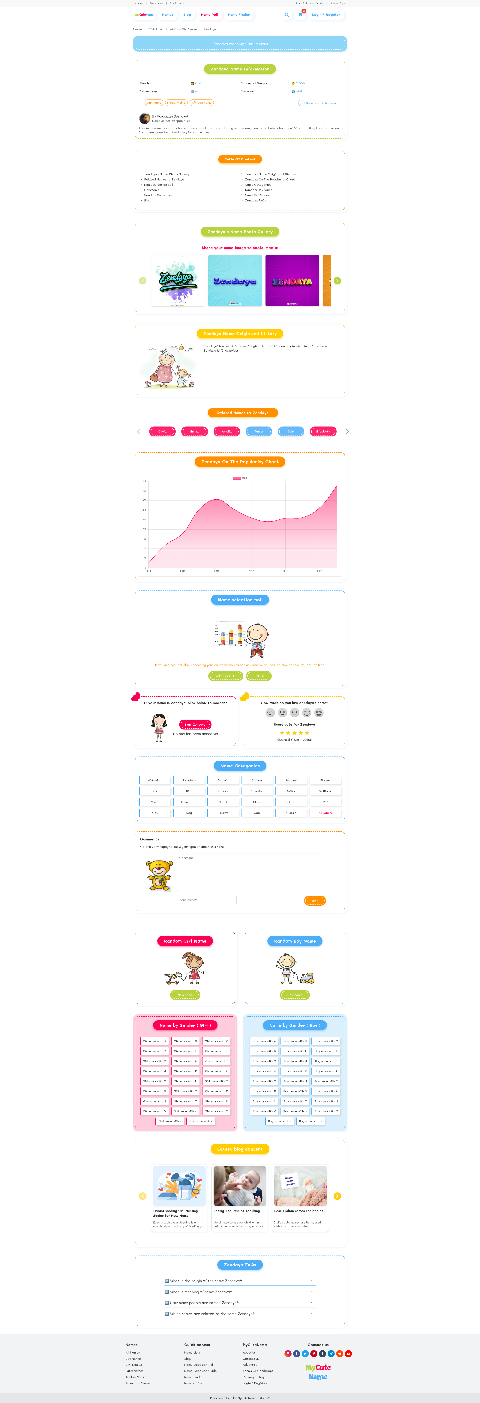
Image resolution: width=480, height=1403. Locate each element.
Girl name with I (216, 1061)
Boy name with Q (295, 1091)
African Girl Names (184, 29)
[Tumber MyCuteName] (322, 1353)
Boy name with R (326, 1091)
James (259, 431)
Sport (223, 802)
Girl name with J (154, 1071)
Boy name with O (326, 1081)
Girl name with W (185, 1111)
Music (291, 802)
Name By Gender (257, 195)
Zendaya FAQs (255, 200)
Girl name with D (154, 1051)
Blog (147, 200)
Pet (325, 802)
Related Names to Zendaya (163, 179)
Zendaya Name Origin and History (270, 174)
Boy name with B (295, 1041)
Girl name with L (216, 1071)
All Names (326, 813)
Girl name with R (216, 1091)
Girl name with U (216, 1101)
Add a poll (224, 676)
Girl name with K (185, 1071)
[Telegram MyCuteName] (331, 1353)
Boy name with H (295, 1061)
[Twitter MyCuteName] (305, 1353)
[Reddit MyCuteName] (339, 1353)
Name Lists (192, 1352)
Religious (189, 780)
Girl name (154, 102)
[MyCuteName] (144, 14)
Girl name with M (154, 1081)
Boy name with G (264, 1061)
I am (195, 724)
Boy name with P (264, 1091)
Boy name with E (295, 1051)
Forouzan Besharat (172, 116)
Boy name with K (295, 1071)
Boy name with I (326, 1061)
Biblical (257, 780)
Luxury (223, 813)
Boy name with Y (279, 1121)
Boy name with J (264, 1071)
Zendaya (209, 29)
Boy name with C (326, 1041)
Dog (189, 813)
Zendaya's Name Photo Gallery (166, 174)
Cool (257, 813)
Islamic (223, 780)
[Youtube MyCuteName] (348, 1353)
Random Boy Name (258, 190)
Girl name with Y (170, 1121)
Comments (151, 190)
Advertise (250, 1364)
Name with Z (176, 102)
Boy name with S (264, 1101)
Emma (194, 431)
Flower (325, 780)
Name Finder (193, 1377)
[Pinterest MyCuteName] (313, 1353)
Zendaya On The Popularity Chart (269, 179)
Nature (291, 780)
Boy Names (156, 3)
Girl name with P (154, 1091)
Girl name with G (154, 1061)
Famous (223, 791)
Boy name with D (264, 1051)
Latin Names (134, 1371)
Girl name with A (154, 1041)
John (291, 431)
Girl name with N (185, 1081)
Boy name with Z (310, 1121)
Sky (155, 791)
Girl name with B (185, 1041)
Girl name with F (216, 1051)
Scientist (257, 791)
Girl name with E (185, 1051)
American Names (138, 1383)
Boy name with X (326, 1111)
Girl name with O (216, 1081)
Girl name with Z (201, 1121)
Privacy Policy (253, 1377)
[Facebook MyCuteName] (296, 1353)
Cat (155, 813)
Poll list (259, 676)
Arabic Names (136, 1377)
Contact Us (251, 1358)
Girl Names (177, 3)
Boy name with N (295, 1081)
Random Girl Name (157, 195)
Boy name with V (264, 1111)
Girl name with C (216, 1041)
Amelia (227, 431)
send (315, 900)
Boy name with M (264, 1081)
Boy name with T (295, 1101)
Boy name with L (326, 1071)
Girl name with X (216, 1111)
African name (202, 102)
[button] (142, 280)
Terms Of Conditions (258, 1371)
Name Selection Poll (199, 1364)
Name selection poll (158, 184)
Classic (291, 813)
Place (257, 802)
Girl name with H (185, 1061)
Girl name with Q (185, 1091)
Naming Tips (337, 3)
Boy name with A (264, 1041)
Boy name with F (326, 1051)
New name (294, 995)
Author (291, 791)
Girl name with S (154, 1101)
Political (325, 791)
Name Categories (257, 184)
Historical (155, 780)
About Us (249, 1352)
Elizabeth (323, 431)
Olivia (162, 431)
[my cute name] (318, 1371)
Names (139, 3)
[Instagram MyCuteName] (288, 1353)
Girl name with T (185, 1101)
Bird (189, 791)
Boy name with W (295, 1111)
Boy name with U (326, 1101)
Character (189, 802)
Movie (155, 802)
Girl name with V (154, 1111)
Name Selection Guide (309, 3)
